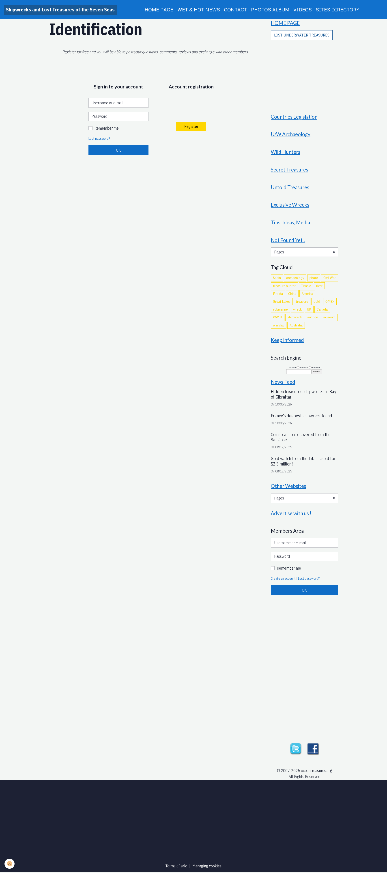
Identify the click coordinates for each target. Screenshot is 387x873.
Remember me (107, 128)
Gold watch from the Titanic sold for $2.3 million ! (303, 461)
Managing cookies (206, 866)
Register (191, 126)
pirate (314, 277)
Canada (322, 309)
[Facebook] (313, 748)
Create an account (283, 578)
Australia (296, 325)
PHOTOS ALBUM (270, 9)
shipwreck (295, 317)
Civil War (329, 277)
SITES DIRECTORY (337, 9)
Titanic (306, 285)
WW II (277, 317)
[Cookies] (9, 864)
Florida (278, 293)
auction (312, 317)
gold (317, 301)
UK (309, 309)
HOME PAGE (159, 9)
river (319, 285)
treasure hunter (284, 285)
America (307, 293)
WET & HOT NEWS (198, 9)
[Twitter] (296, 748)
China (292, 293)
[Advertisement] (304, 74)
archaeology (295, 277)
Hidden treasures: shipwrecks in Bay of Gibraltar (303, 394)
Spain (277, 277)
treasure (302, 301)
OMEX (329, 301)
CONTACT (235, 9)
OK (118, 150)
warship (278, 325)
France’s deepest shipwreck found (301, 415)
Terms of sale (176, 866)
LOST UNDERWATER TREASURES (301, 35)
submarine (280, 309)
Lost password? (99, 138)
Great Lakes (281, 301)
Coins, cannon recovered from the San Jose (301, 437)
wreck (297, 309)
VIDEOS (302, 9)
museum (329, 317)
